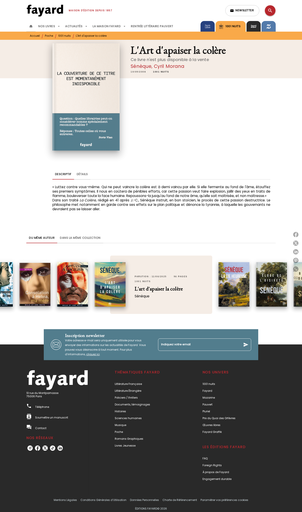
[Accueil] (44, 10)
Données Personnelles (144, 500)
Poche (49, 36)
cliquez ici (93, 354)
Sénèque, (142, 66)
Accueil (35, 36)
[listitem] (30, 448)
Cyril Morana (169, 66)
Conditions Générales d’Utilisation (103, 500)
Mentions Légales (65, 500)
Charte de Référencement (179, 500)
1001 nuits (64, 36)
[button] (242, 10)
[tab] (31, 26)
